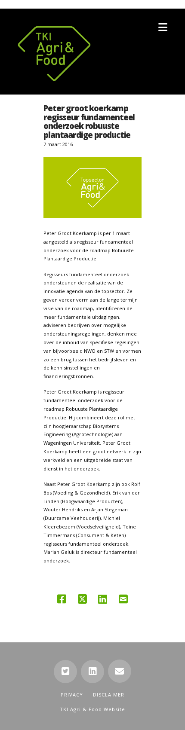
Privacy (72, 694)
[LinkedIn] (92, 671)
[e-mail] (119, 671)
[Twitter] (65, 671)
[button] (163, 27)
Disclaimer (108, 694)
